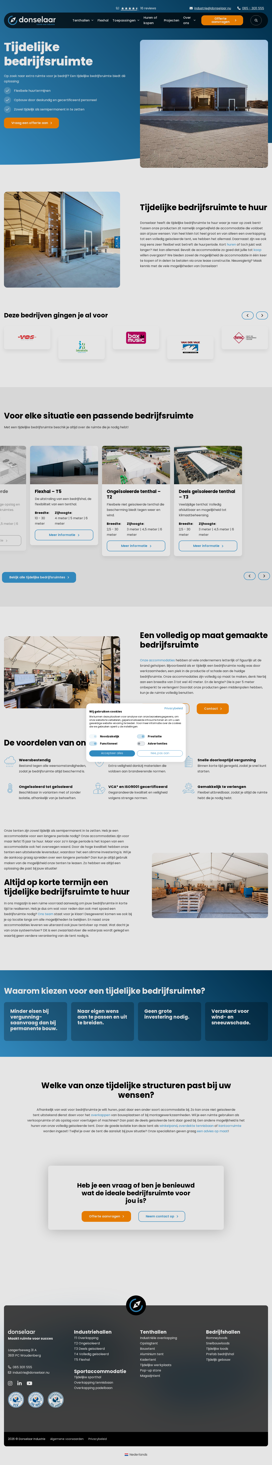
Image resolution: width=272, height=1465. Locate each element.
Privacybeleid (173, 708)
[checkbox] (93, 737)
